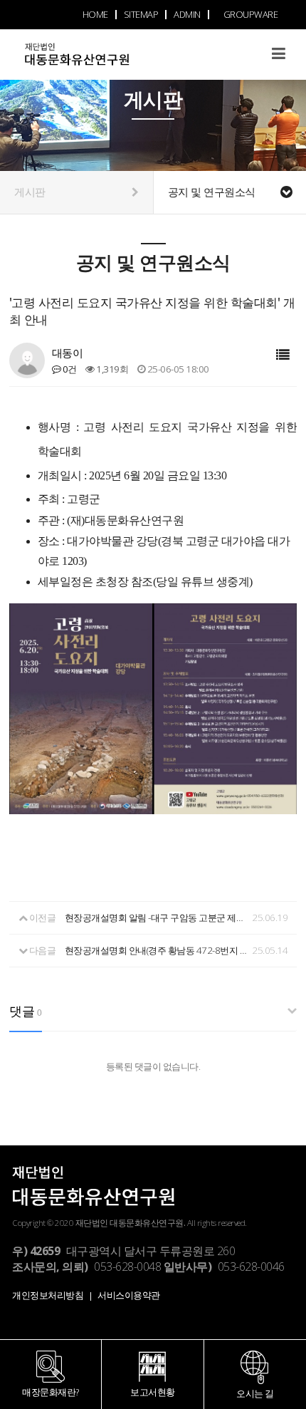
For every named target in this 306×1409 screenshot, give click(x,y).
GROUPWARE (250, 14)
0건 (68, 369)
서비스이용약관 (128, 1295)
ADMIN (187, 14)
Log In (250, 72)
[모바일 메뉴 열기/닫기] (278, 53)
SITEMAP (141, 14)
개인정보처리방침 (47, 1295)
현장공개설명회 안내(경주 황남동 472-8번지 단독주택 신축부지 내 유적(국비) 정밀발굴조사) (156, 950)
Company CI (103, 62)
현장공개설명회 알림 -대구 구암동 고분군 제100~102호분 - (156, 917)
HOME (95, 14)
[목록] (283, 355)
